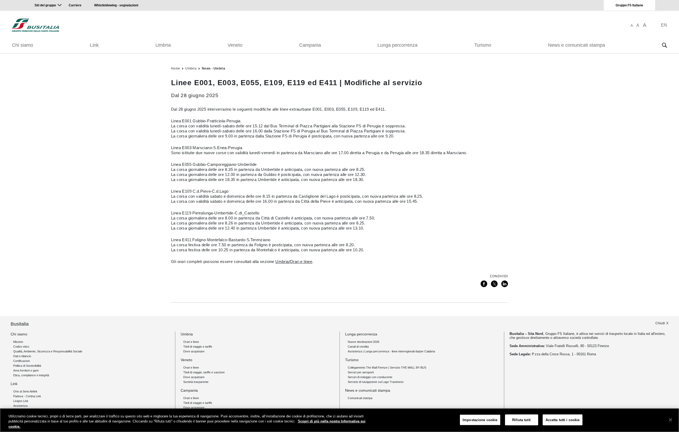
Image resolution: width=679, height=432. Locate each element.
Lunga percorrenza (397, 45)
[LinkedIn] (504, 283)
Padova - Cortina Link (27, 396)
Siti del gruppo (45, 5)
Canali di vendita (358, 346)
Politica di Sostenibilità (27, 365)
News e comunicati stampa (576, 45)
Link (94, 45)
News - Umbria (213, 68)
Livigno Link (20, 401)
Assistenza (20, 405)
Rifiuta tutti (521, 420)
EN (664, 25)
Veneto (235, 45)
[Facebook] (484, 283)
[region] (339, 420)
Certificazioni (21, 360)
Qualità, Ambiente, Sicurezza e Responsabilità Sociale (47, 351)
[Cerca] (664, 45)
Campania (310, 45)
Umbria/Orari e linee (293, 261)
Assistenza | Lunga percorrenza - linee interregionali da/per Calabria (391, 351)
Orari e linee (191, 341)
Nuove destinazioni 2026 (363, 341)
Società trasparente (195, 381)
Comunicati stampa (360, 398)
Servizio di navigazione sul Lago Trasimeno (375, 381)
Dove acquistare (193, 351)
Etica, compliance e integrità (31, 375)
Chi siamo (22, 45)
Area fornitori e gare (26, 370)
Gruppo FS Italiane (629, 5)
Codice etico (21, 346)
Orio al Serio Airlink (25, 391)
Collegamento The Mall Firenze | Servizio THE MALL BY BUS (387, 367)
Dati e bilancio (22, 356)
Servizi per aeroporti (361, 372)
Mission (18, 341)
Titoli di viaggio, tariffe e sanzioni (203, 372)
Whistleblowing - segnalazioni (116, 5)
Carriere (75, 5)
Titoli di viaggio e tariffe (197, 346)
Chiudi (660, 323)
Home (175, 68)
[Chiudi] (670, 420)
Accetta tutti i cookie (563, 420)
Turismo (482, 45)
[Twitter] (494, 283)
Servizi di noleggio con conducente (370, 377)
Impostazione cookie (480, 420)
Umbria (163, 45)
